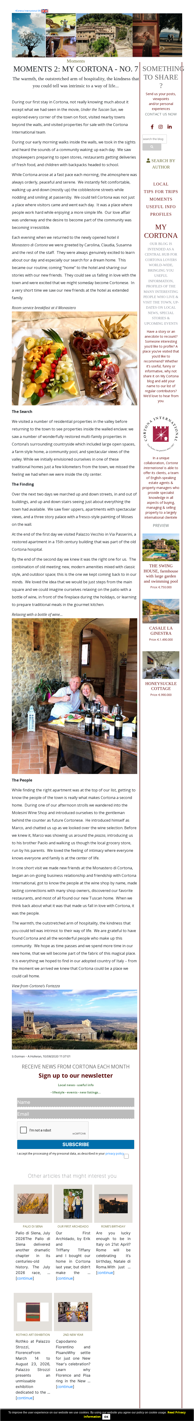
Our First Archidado (73, 1226)
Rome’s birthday (113, 1226)
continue (25, 1278)
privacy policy (115, 1154)
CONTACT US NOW (161, 114)
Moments (76, 60)
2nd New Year (73, 1335)
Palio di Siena (33, 1226)
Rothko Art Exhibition (33, 1335)
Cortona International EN (29, 10)
